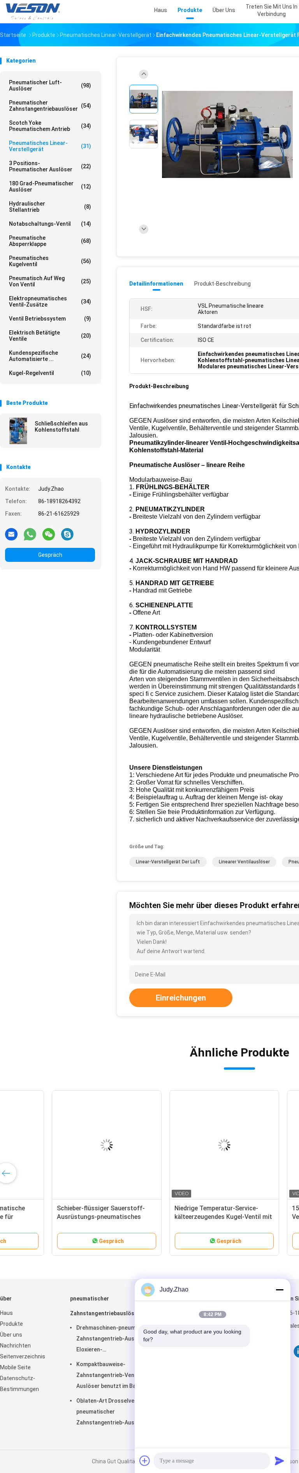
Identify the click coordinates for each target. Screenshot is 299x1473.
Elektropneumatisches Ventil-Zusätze (50, 301)
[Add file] (144, 1460)
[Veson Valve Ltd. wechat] (48, 534)
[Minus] (279, 1289)
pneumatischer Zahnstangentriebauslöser (50, 105)
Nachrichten (15, 1345)
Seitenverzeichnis (22, 1356)
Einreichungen (181, 997)
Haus (6, 1313)
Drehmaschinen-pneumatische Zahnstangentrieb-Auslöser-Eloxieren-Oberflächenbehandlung (115, 1340)
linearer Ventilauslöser (244, 862)
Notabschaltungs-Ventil (50, 224)
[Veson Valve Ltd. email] (11, 534)
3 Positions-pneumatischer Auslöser (50, 166)
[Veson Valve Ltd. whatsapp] (30, 534)
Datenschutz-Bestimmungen (19, 1383)
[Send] (279, 1460)
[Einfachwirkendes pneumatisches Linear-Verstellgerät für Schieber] (227, 135)
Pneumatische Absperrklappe (50, 241)
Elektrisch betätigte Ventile (50, 335)
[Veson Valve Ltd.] (34, 11)
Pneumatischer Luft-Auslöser (50, 85)
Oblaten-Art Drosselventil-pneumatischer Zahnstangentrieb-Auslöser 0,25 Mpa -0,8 (112, 1413)
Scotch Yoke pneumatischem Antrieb (50, 126)
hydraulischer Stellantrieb (50, 206)
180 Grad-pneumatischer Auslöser (50, 186)
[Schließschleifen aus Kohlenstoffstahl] (18, 431)
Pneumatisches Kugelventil (50, 261)
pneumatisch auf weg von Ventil (50, 281)
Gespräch (50, 555)
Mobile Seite (15, 1367)
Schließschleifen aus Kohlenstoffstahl (61, 426)
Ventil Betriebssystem (50, 319)
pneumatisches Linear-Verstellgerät (50, 146)
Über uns (11, 1335)
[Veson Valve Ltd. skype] (67, 534)
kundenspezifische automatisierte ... (50, 356)
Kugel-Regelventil (50, 373)
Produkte (11, 1324)
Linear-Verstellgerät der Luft (168, 862)
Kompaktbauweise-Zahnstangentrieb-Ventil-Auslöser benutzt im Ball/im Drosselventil (111, 1376)
